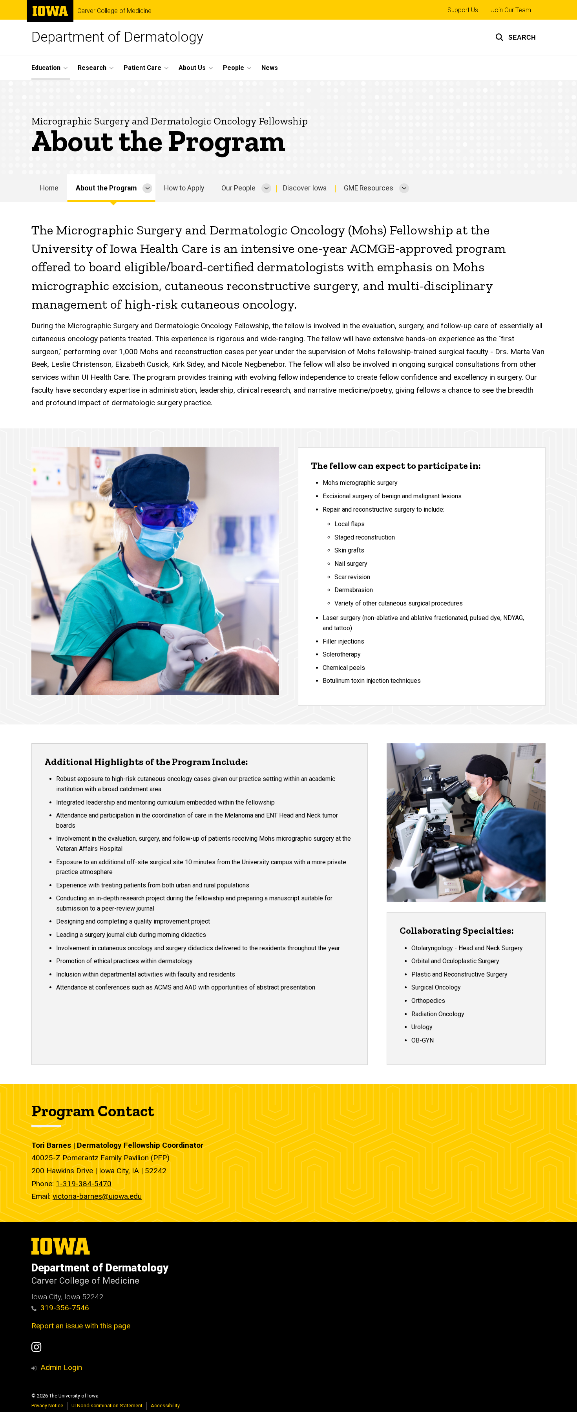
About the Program (106, 188)
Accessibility (165, 1405)
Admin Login (61, 1367)
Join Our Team (511, 10)
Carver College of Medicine (114, 11)
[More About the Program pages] (147, 188)
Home (49, 188)
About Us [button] (192, 67)
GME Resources (368, 188)
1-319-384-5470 (83, 1183)
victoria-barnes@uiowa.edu (97, 1196)
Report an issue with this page (80, 1325)
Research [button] (92, 67)
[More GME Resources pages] (404, 188)
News (269, 67)
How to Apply (184, 188)
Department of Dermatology (117, 37)
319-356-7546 (64, 1307)
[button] (516, 37)
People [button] (233, 67)
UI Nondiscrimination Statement (106, 1405)
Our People (238, 188)
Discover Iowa (305, 188)
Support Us (462, 10)
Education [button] (45, 67)
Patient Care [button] (142, 67)
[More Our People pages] (266, 188)
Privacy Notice (47, 1405)
